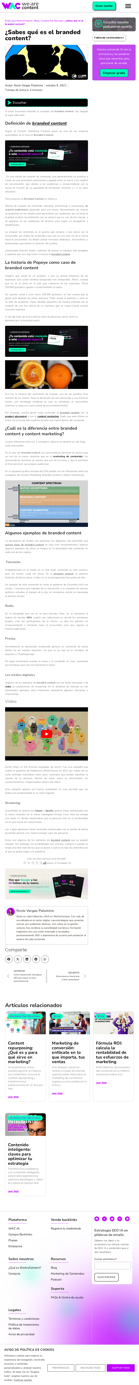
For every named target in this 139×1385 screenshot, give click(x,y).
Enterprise (15, 1246)
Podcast (56, 1279)
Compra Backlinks (20, 1234)
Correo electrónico (105, 1259)
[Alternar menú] (128, 6)
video (8, 686)
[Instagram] (119, 1218)
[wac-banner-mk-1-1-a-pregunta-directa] (46, 155)
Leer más (13, 1097)
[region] (69, 1365)
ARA (29, 617)
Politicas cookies (23, 1380)
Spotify (49, 810)
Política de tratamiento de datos (23, 1326)
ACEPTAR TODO (121, 1367)
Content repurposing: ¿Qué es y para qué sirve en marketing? (22, 1052)
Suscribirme (106, 1277)
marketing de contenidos (68, 456)
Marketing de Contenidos (67, 1274)
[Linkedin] (127, 1218)
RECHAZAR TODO (91, 1367)
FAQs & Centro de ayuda (67, 1297)
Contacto (14, 1274)
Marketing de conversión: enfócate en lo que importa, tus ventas (68, 1052)
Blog (36, 20)
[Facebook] (96, 1218)
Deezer (39, 810)
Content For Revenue (52, 20)
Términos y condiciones (23, 1319)
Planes (13, 1240)
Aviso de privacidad (21, 1334)
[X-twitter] (104, 1218)
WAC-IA (14, 1228)
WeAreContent (24, 20)
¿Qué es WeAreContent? (24, 1268)
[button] (9, 959)
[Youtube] (112, 1218)
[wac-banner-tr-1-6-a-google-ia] (46, 883)
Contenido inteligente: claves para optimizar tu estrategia (20, 1154)
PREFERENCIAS (60, 1367)
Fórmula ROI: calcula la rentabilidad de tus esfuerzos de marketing (112, 1052)
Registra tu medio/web (66, 1228)
